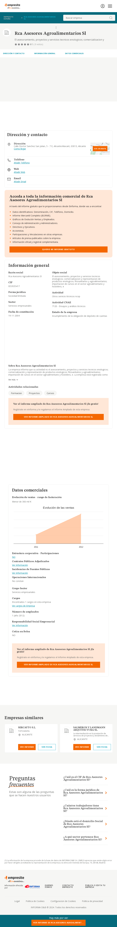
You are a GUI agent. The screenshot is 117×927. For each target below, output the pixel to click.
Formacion (16, 393)
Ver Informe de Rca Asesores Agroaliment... (58, 922)
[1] (16, 44)
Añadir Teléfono (22, 163)
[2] (19, 44)
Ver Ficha (47, 747)
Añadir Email (20, 181)
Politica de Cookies (35, 901)
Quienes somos (49, 886)
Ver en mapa (100, 149)
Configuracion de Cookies (63, 901)
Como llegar (20, 149)
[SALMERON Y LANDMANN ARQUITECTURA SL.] (66, 730)
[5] (28, 44)
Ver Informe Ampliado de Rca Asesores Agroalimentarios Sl (58, 417)
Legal (17, 901)
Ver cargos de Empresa (23, 606)
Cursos (50, 393)
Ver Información (20, 565)
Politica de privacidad (92, 901)
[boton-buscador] (111, 18)
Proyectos (34, 393)
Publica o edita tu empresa (95, 886)
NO (13, 557)
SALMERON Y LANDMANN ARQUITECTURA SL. (89, 728)
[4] (25, 44)
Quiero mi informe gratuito (58, 249)
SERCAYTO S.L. (27, 727)
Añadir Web (19, 172)
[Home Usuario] (102, 6)
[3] (22, 44)
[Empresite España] (14, 6)
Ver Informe (27, 747)
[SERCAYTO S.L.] (11, 730)
